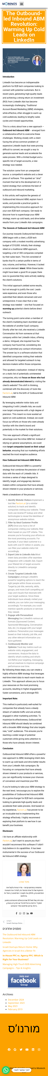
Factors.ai (7, 393)
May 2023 (12, 1006)
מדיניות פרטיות (24, 1062)
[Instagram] (24, 913)
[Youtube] (31, 913)
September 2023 (16, 1002)
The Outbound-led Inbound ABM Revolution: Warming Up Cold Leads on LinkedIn (22, 938)
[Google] (15, 1049)
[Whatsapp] (20, 913)
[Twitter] (21, 1049)
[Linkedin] (28, 913)
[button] (21, 4)
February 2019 (15, 1009)
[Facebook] (16, 913)
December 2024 (16, 999)
